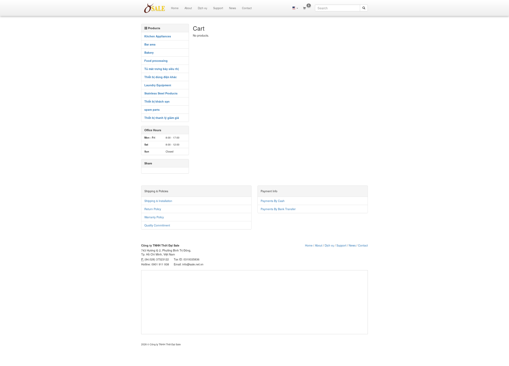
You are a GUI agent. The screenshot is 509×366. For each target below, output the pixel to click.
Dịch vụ (202, 8)
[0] (304, 8)
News (232, 8)
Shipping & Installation (158, 201)
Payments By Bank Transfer (278, 209)
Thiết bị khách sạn (157, 101)
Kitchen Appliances (157, 36)
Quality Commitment (157, 225)
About (188, 8)
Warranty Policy (154, 217)
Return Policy (152, 209)
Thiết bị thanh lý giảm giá (161, 118)
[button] (295, 8)
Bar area (149, 44)
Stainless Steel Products (161, 93)
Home (175, 8)
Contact (247, 8)
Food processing (156, 61)
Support (218, 8)
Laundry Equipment (157, 85)
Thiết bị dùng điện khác (160, 77)
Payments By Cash (273, 201)
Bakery (149, 52)
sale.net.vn (154, 8)
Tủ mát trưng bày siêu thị (161, 69)
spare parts (152, 110)
